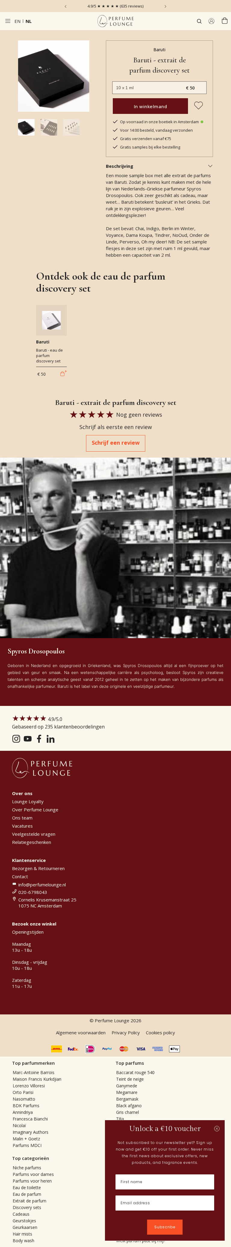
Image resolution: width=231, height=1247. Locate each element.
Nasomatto (24, 1099)
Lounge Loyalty (28, 801)
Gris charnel (127, 1112)
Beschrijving (119, 166)
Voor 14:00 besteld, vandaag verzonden (156, 130)
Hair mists (22, 1234)
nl (29, 21)
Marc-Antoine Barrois (33, 1072)
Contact (20, 876)
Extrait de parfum (29, 1201)
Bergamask (127, 1099)
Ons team (22, 818)
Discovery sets (27, 1207)
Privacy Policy (126, 1032)
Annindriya (23, 1112)
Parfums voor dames (33, 1174)
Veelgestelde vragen (33, 834)
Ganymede (126, 1086)
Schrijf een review (116, 442)
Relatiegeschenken (31, 842)
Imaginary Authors (30, 1132)
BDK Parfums (26, 1105)
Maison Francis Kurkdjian (37, 1079)
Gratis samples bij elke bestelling (150, 147)
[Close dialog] (217, 1128)
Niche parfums (27, 1167)
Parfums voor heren (32, 1181)
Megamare (126, 1092)
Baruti (159, 49)
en (17, 21)
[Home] (115, 21)
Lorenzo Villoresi (29, 1086)
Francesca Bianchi (30, 1119)
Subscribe (164, 1227)
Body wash (23, 1240)
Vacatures (22, 826)
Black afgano (129, 1105)
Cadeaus (21, 1214)
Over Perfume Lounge (35, 810)
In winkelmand (150, 106)
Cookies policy (160, 1032)
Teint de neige (130, 1079)
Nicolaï (19, 1125)
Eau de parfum (27, 1194)
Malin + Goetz (26, 1139)
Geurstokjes (24, 1221)
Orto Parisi (23, 1092)
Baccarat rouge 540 (135, 1072)
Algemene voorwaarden (81, 1032)
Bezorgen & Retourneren (38, 868)
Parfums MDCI (27, 1145)
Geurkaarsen (25, 1227)
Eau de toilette (27, 1187)
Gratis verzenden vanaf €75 (145, 138)
